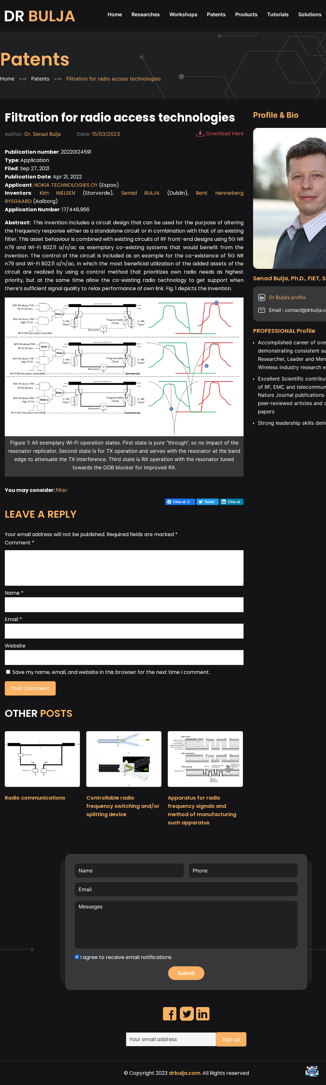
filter (61, 490)
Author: (14, 134)
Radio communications (35, 798)
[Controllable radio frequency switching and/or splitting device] (123, 790)
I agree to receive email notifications (125, 957)
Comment (19, 542)
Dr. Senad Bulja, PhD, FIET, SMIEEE (40, 16)
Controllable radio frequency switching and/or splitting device (122, 806)
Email (13, 619)
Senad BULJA (140, 193)
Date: (83, 134)
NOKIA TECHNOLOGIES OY (66, 185)
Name (14, 593)
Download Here (225, 133)
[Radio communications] (42, 790)
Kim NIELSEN (57, 193)
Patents (35, 59)
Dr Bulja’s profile (287, 297)
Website (15, 645)
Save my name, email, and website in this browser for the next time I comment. (111, 672)
